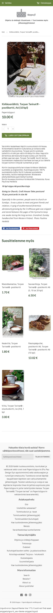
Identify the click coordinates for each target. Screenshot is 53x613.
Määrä (4, 125)
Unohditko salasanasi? (26, 508)
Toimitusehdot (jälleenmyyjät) (26, 515)
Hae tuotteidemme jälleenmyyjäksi (26, 522)
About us (26, 582)
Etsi (26, 504)
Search (26, 575)
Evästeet (26, 547)
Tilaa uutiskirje (42, 457)
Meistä (26, 526)
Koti (3, 32)
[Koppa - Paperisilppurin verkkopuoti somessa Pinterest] (26, 595)
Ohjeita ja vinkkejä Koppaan (26, 540)
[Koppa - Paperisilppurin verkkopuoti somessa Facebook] (21, 595)
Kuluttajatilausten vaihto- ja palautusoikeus (26, 551)
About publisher (26, 586)
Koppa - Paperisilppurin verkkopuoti (28, 602)
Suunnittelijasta (26, 561)
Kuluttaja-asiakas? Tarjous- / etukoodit (26, 554)
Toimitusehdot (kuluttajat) (26, 519)
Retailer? (26, 579)
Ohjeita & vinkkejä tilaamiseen (17, 20)
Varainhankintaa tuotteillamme (26, 530)
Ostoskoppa (45, 3)
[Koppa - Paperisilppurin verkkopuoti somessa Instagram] (30, 595)
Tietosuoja (26, 543)
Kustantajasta (27, 558)
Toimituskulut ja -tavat (26, 512)
